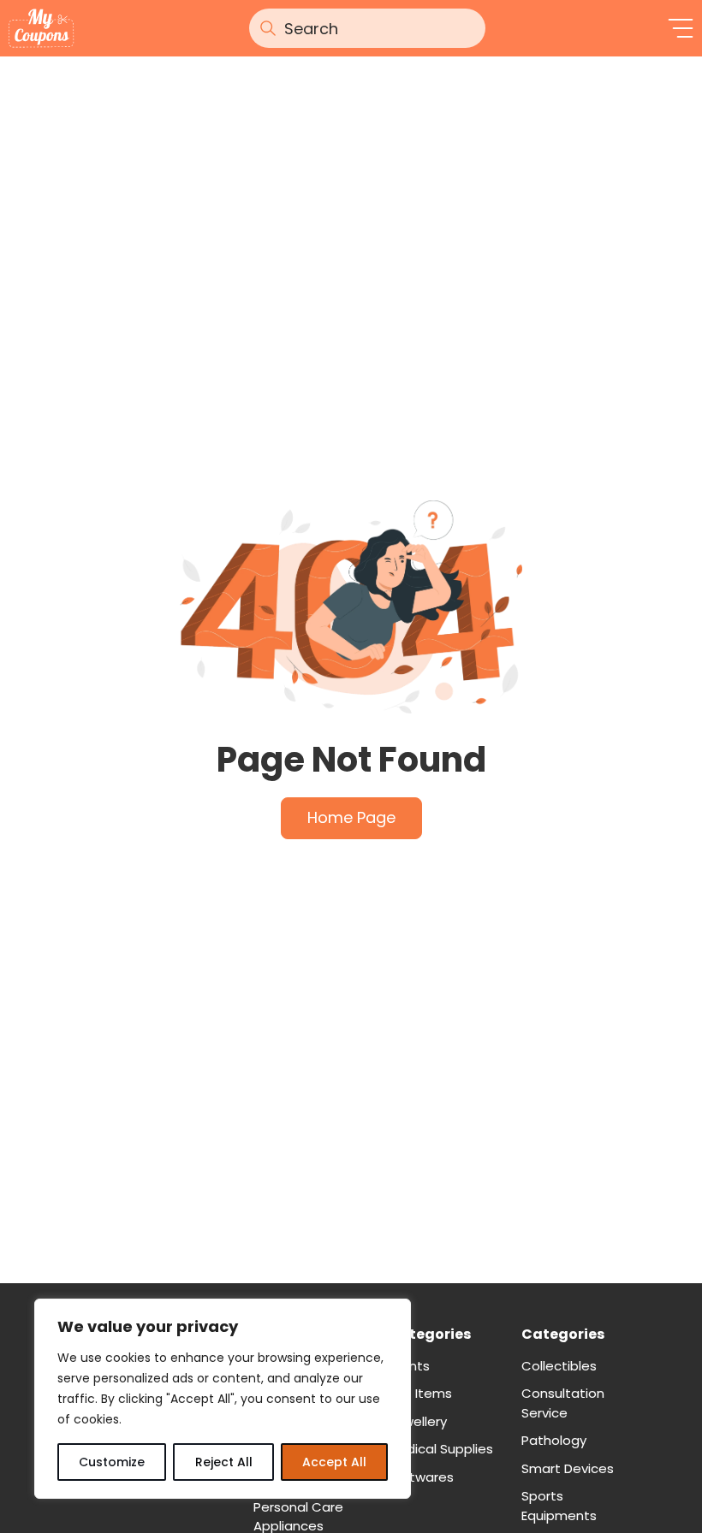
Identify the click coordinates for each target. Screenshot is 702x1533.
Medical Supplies (440, 1449)
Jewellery (417, 1421)
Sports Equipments (559, 1505)
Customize (112, 1462)
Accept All (334, 1462)
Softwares (421, 1477)
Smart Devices (567, 1468)
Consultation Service (562, 1403)
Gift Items (420, 1393)
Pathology (553, 1440)
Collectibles (559, 1366)
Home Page (351, 817)
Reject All (224, 1462)
